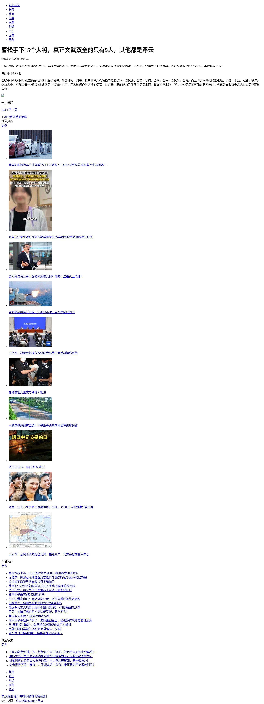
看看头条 (14, 5)
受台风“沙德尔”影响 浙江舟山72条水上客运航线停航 (42, 586)
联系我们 (41, 696)
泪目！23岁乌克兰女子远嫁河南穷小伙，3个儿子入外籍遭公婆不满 (51, 507)
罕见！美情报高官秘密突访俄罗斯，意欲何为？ (39, 611)
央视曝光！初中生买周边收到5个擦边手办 (35, 603)
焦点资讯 (7, 696)
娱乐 (11, 22)
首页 (11, 672)
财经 (11, 26)
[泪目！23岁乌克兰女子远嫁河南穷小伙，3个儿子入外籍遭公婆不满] (30, 500)
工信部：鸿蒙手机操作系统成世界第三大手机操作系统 (43, 353)
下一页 (13, 109)
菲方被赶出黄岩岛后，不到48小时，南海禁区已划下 (42, 312)
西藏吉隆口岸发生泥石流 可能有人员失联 (35, 629)
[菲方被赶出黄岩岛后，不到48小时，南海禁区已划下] (30, 305)
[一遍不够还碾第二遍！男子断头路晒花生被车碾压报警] (30, 418)
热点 (11, 680)
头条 (11, 9)
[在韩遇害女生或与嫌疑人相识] (30, 385)
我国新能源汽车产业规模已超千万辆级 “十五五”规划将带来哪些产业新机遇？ (58, 165)
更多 (4, 125)
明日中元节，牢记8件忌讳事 (27, 466)
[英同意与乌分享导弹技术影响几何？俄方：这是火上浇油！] (30, 269)
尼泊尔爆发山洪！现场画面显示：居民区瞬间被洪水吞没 (44, 598)
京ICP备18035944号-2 (29, 700)
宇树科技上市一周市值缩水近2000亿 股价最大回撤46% (43, 573)
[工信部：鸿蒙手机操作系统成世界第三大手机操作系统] (30, 346)
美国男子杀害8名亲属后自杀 (27, 594)
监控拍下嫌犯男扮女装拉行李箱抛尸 (32, 581)
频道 (11, 676)
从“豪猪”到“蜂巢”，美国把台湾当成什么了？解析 (40, 624)
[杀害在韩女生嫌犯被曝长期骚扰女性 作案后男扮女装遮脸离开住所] (30, 230)
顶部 (11, 689)
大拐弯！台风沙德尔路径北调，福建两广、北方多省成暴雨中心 (49, 554)
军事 (11, 18)
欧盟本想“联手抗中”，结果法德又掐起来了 (36, 633)
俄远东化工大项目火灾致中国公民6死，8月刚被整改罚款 (44, 607)
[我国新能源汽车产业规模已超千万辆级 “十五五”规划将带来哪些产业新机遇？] (30, 158)
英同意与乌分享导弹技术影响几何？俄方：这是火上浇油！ (46, 276)
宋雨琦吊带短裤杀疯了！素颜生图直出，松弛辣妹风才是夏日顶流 (50, 620)
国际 (11, 39)
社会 (11, 13)
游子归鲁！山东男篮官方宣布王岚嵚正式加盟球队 (40, 590)
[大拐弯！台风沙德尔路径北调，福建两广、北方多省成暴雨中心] (30, 547)
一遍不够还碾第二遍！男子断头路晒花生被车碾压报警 (43, 425)
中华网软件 (27, 696)
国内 (11, 35)
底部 (11, 684)
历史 (11, 31)
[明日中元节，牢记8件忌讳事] (30, 460)
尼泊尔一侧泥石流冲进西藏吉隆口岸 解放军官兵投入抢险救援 (48, 577)
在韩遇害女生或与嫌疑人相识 (27, 392)
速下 (16, 696)
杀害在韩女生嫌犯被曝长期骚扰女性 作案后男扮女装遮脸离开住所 (51, 237)
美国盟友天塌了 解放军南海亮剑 (29, 616)
